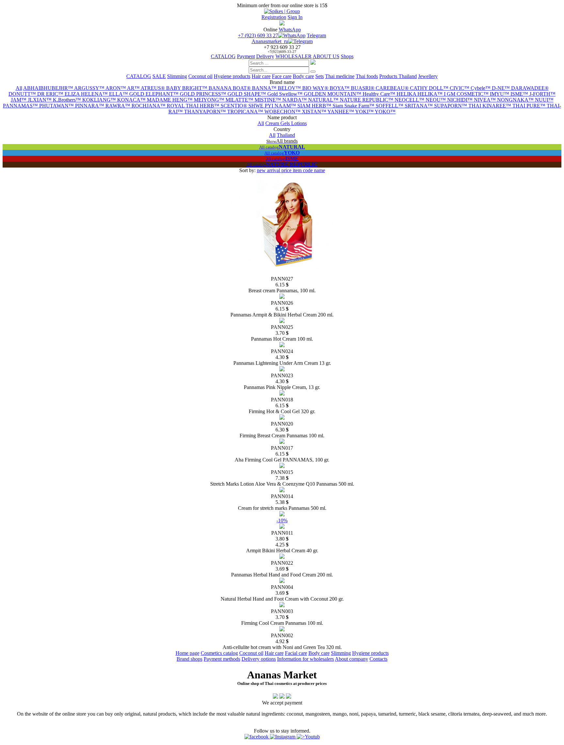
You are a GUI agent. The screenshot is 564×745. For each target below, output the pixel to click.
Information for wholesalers (305, 659)
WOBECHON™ (283, 111)
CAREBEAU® (393, 88)
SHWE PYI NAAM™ (272, 105)
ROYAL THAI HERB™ (194, 105)
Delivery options (259, 659)
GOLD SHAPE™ (247, 94)
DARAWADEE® (530, 88)
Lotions (299, 123)
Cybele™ (481, 88)
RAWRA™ (118, 105)
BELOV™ (290, 88)
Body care (303, 76)
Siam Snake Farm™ (354, 105)
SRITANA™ (419, 105)
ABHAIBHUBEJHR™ (48, 88)
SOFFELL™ (390, 105)
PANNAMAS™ (21, 105)
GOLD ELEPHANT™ (154, 94)
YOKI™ (365, 111)
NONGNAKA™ (516, 100)
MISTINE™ (268, 100)
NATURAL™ (324, 100)
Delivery (265, 56)
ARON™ (116, 88)
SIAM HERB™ (315, 105)
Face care (281, 76)
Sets (319, 76)
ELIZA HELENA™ (87, 94)
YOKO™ (385, 111)
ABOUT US (326, 56)
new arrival (269, 170)
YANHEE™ (341, 111)
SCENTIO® (234, 105)
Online (270, 29)
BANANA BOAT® (230, 88)
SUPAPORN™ (451, 105)
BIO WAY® (316, 88)
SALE (159, 76)
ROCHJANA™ (149, 105)
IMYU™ (500, 94)
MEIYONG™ (210, 100)
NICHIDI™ (460, 100)
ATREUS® (153, 88)
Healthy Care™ (380, 94)
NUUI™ (544, 100)
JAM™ (19, 100)
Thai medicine (339, 76)
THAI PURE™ (529, 105)
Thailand (286, 135)
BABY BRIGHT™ (187, 88)
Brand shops (189, 659)
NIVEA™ (485, 100)
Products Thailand (398, 76)
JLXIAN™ (40, 100)
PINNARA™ (90, 105)
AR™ (134, 88)
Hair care (261, 76)
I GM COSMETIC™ (467, 94)
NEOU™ (436, 100)
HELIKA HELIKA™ (420, 94)
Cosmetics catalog (219, 653)
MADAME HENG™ (170, 100)
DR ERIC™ (51, 94)
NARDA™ (295, 100)
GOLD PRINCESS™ (203, 94)
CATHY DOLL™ (430, 88)
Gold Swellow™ (285, 94)
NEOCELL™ (410, 100)
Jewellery (428, 76)
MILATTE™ (240, 100)
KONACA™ (132, 100)
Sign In (295, 17)
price (287, 170)
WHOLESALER (293, 56)
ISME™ (519, 94)
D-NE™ (501, 88)
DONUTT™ (22, 94)
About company (351, 659)
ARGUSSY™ (89, 88)
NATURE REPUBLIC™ (367, 100)
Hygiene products (232, 76)
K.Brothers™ (67, 100)
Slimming (177, 76)
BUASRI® (363, 88)
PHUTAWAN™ (57, 105)
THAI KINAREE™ (490, 105)
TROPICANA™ (245, 111)
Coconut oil (200, 76)
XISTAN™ (314, 111)
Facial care (296, 653)
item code (303, 170)
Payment (246, 56)
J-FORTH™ (542, 94)
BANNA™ (265, 88)
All (19, 88)
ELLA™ (119, 94)
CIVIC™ (460, 88)
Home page (187, 653)
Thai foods (367, 76)
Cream (272, 123)
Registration (273, 17)
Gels (285, 123)
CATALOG (223, 56)
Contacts (378, 659)
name (319, 170)
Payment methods (222, 659)
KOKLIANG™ (99, 100)
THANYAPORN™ (205, 111)
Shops (347, 56)
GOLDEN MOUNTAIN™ (333, 94)
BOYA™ (340, 88)
